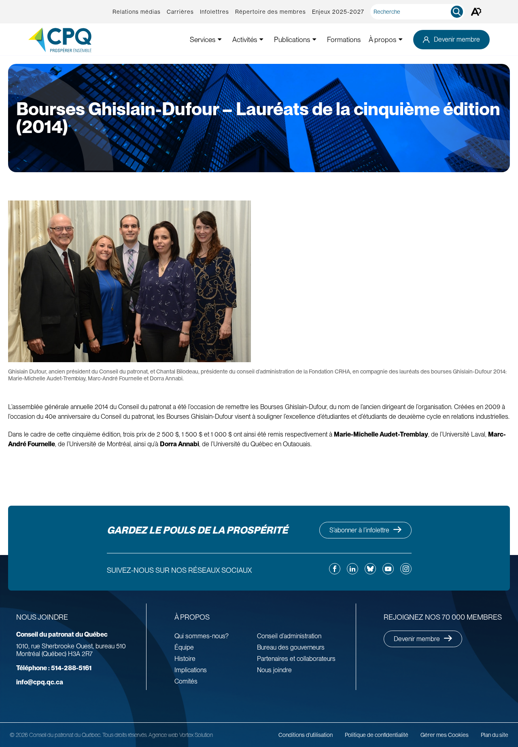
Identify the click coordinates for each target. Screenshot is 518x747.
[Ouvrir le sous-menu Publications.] (314, 39)
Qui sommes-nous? (201, 636)
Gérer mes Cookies (444, 735)
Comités (185, 681)
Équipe (184, 647)
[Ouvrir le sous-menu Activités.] (261, 39)
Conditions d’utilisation (305, 735)
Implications (190, 670)
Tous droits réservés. (124, 735)
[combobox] (419, 11)
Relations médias (137, 11)
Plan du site (494, 735)
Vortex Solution (196, 735)
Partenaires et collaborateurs (296, 659)
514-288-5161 (53, 668)
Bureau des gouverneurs (291, 647)
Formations (344, 39)
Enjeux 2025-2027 (338, 11)
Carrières (180, 11)
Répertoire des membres (270, 11)
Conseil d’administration (289, 636)
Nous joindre (274, 670)
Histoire (184, 659)
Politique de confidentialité (376, 735)
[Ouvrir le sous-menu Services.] (219, 39)
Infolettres (214, 11)
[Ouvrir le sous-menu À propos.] (400, 39)
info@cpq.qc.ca (39, 682)
